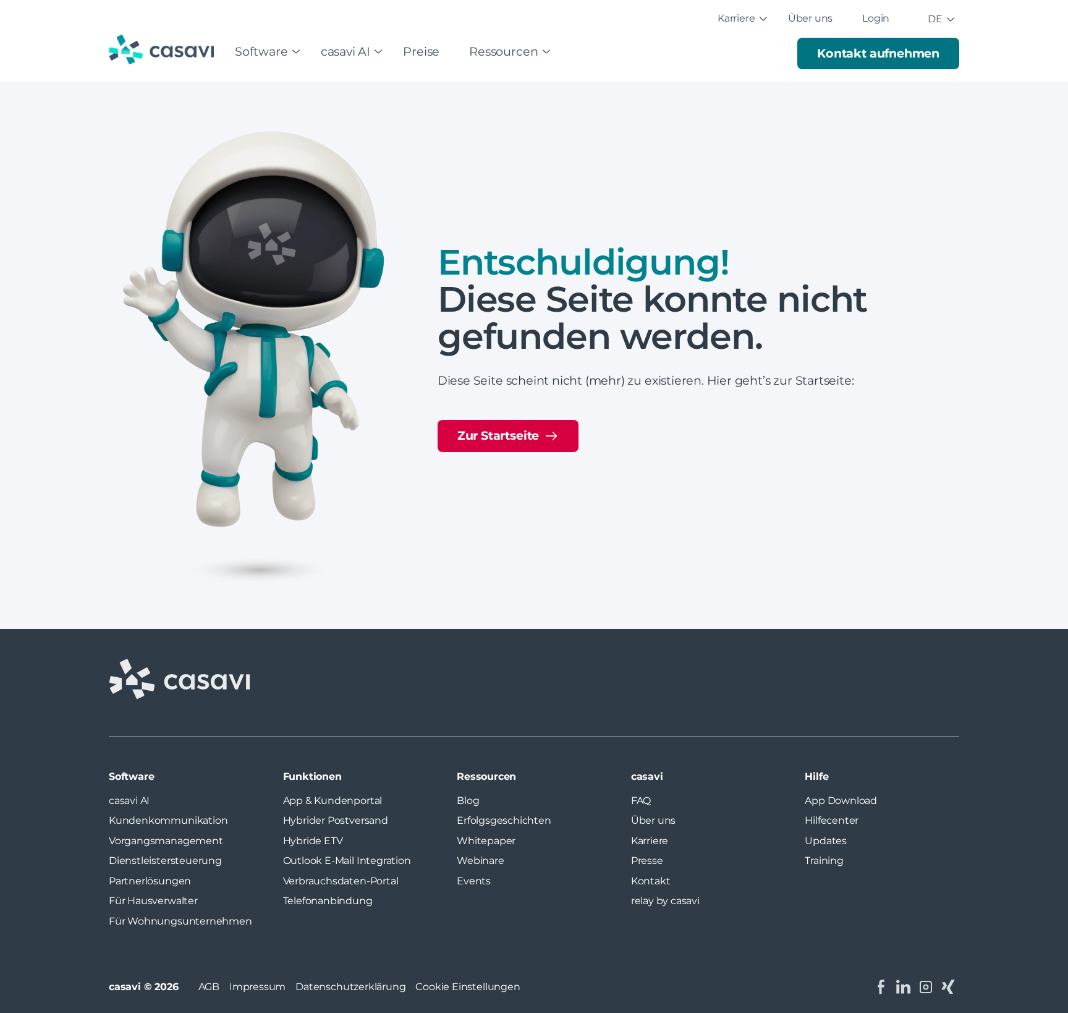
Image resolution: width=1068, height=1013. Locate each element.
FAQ (641, 800)
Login (875, 18)
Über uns (810, 18)
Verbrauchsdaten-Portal (341, 881)
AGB (208, 987)
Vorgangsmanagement (166, 841)
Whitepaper (486, 841)
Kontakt (651, 881)
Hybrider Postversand (335, 820)
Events (474, 881)
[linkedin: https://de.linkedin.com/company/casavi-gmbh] (903, 987)
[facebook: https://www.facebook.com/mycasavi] (881, 987)
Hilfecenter (831, 820)
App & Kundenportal (333, 800)
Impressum (257, 987)
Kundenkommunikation (168, 820)
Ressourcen (503, 51)
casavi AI (345, 51)
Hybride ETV (313, 841)
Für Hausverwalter (153, 901)
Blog (468, 800)
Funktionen (312, 776)
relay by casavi (665, 901)
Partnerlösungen (150, 881)
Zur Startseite (498, 435)
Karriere (736, 18)
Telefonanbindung (328, 901)
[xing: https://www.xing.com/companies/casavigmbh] (948, 987)
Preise (421, 51)
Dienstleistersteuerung (165, 860)
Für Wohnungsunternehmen (180, 921)
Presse (647, 860)
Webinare (480, 860)
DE (935, 19)
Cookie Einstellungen (467, 987)
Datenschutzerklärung (350, 987)
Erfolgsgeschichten (504, 820)
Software (261, 51)
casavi (647, 776)
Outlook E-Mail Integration (347, 860)
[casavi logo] (164, 51)
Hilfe (816, 776)
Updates (826, 841)
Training (824, 860)
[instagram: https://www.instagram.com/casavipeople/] (926, 987)
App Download (841, 800)
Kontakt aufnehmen (878, 53)
